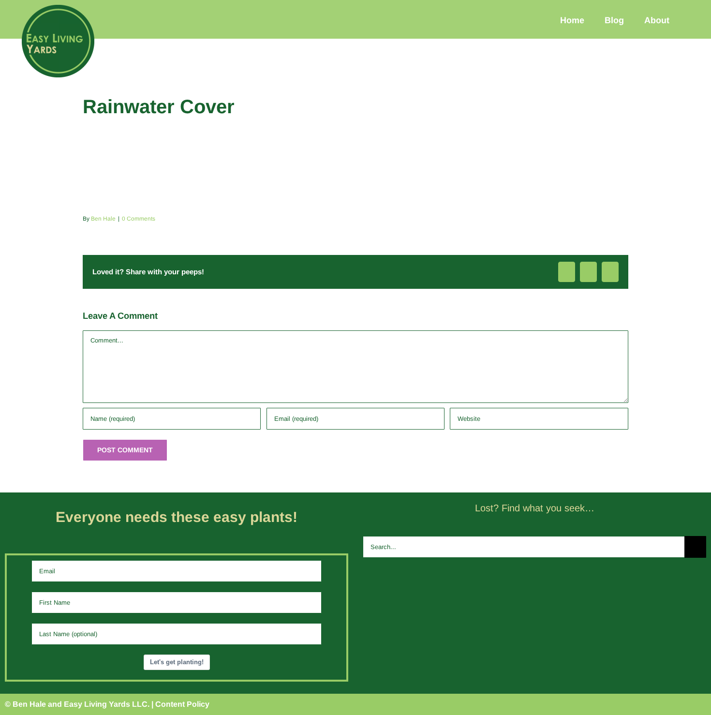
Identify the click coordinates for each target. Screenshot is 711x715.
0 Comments (138, 218)
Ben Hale (103, 218)
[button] (693, 20)
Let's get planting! (177, 662)
